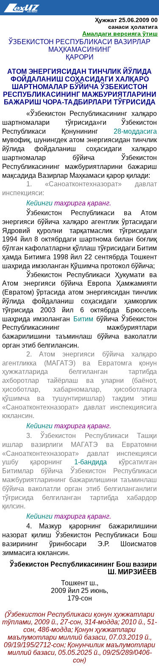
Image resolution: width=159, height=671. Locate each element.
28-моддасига (135, 131)
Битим (83, 319)
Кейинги (39, 203)
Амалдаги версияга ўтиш (120, 33)
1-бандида (90, 462)
